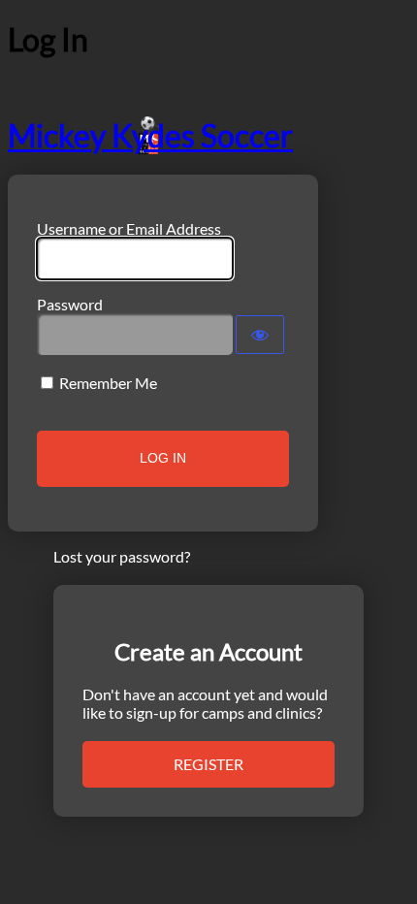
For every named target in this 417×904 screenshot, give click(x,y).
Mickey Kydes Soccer (150, 135)
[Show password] (260, 334)
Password (70, 304)
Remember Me (108, 382)
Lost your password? (121, 556)
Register (208, 764)
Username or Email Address (129, 228)
